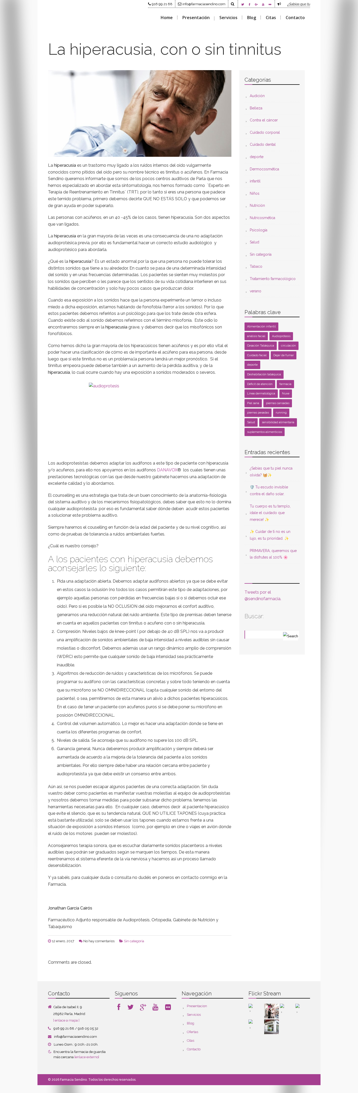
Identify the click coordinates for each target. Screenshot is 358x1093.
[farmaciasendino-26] (287, 1011)
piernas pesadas (258, 412)
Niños (254, 193)
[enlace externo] (86, 1057)
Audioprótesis (281, 336)
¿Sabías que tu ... (300, 4)
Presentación (196, 17)
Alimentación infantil (261, 326)
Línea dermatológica (261, 393)
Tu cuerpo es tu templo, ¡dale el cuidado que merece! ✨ (270, 513)
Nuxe (285, 393)
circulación (288, 345)
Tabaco (256, 266)
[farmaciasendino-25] (271, 1026)
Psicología (258, 230)
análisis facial (256, 336)
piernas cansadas (277, 403)
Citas (271, 17)
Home (167, 17)
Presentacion (197, 1006)
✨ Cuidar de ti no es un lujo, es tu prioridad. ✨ (270, 534)
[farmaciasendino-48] (255, 1011)
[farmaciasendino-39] (271, 1011)
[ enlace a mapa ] (66, 1020)
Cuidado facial (257, 355)
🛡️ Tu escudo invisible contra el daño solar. (269, 490)
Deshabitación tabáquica (264, 374)
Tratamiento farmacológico (273, 279)
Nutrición (257, 205)
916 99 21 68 (162, 4)
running (281, 412)
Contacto (295, 17)
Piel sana (253, 403)
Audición (257, 96)
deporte (256, 157)
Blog (251, 17)
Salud (254, 242)
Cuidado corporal (265, 132)
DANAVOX (167, 469)
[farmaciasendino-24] (255, 1026)
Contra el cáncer (264, 120)
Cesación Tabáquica (260, 345)
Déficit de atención (260, 384)
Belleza (256, 108)
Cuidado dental (263, 144)
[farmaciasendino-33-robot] (302, 1011)
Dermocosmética (264, 169)
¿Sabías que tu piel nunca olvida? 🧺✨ (271, 471)
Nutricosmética (262, 218)
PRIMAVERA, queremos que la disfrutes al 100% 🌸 (273, 554)
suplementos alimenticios (264, 432)
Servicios (228, 17)
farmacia (285, 384)
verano (255, 291)
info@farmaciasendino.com (203, 4)
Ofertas (192, 1032)
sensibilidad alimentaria (278, 422)
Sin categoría (134, 941)
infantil (255, 181)
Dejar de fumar (283, 355)
